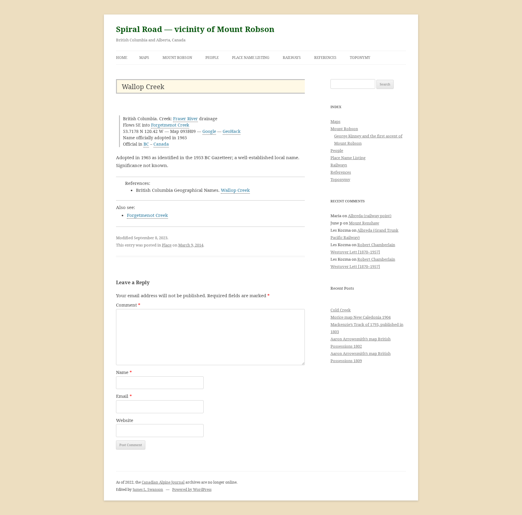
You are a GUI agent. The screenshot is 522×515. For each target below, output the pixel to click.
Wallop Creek (235, 190)
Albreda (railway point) (370, 215)
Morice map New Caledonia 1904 (360, 317)
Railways (292, 57)
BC (146, 144)
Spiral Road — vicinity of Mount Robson (195, 29)
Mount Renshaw (364, 223)
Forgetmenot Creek (170, 125)
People (212, 57)
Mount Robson (177, 57)
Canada (161, 144)
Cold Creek (340, 310)
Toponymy (360, 57)
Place (167, 245)
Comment (128, 305)
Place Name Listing (250, 57)
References (325, 57)
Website (124, 420)
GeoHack (231, 131)
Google (209, 131)
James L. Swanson (148, 489)
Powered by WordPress (191, 489)
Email (124, 396)
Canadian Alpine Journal (163, 482)
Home (121, 57)
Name (124, 372)
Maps (144, 57)
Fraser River (185, 118)
